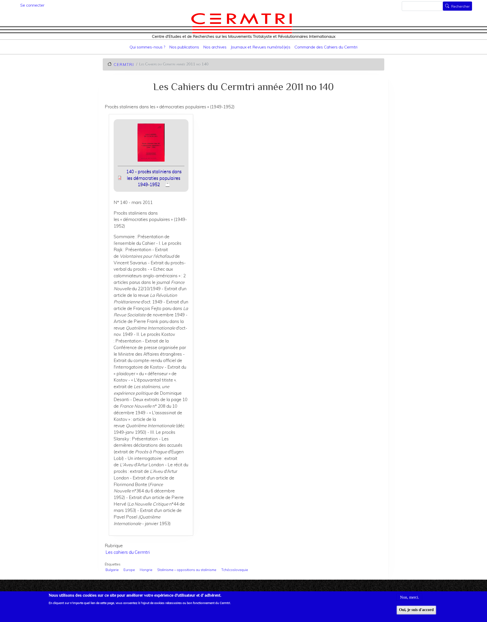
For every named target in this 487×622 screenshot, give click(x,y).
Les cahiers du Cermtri (128, 552)
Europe (129, 569)
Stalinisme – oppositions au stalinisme (186, 569)
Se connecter (32, 5)
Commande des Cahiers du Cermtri (325, 46)
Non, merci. (409, 597)
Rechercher (460, 6)
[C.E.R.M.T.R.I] (241, 23)
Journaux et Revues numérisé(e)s (260, 46)
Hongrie (146, 569)
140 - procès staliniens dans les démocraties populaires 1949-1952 (154, 178)
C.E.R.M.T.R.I (123, 64)
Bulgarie (112, 569)
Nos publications (184, 46)
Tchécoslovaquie (234, 569)
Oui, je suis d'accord (416, 610)
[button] (150, 144)
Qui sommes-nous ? (147, 46)
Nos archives (215, 46)
